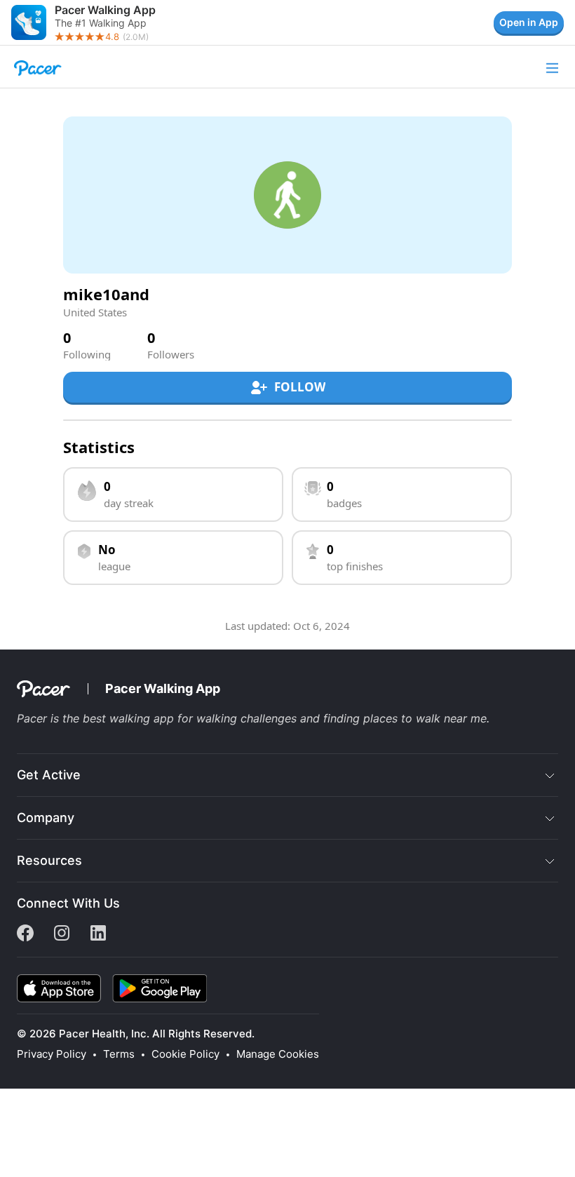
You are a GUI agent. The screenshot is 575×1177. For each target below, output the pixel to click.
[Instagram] (61, 937)
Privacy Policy (51, 1054)
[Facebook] (25, 937)
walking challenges (246, 718)
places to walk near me (425, 718)
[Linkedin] (98, 937)
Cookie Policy (185, 1054)
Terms (119, 1054)
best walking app (128, 718)
